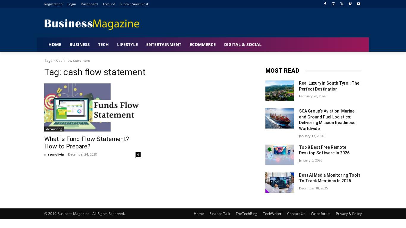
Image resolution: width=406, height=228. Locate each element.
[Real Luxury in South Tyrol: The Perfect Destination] (279, 90)
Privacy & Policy (349, 213)
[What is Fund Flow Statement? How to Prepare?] (92, 107)
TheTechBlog (246, 213)
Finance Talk (220, 213)
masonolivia (54, 154)
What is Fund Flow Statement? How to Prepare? (86, 142)
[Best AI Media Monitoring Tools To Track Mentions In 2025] (279, 182)
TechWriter (272, 213)
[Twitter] (342, 4)
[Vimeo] (350, 4)
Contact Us (296, 213)
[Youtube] (358, 4)
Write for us (320, 213)
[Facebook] (325, 4)
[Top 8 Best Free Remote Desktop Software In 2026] (279, 155)
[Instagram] (333, 4)
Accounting (54, 129)
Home (199, 213)
